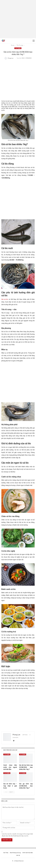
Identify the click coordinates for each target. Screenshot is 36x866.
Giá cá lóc (4, 299)
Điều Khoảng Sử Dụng (15, 852)
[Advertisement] (18, 19)
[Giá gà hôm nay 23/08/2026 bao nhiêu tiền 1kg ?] (26, 777)
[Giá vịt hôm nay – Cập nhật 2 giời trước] (10, 777)
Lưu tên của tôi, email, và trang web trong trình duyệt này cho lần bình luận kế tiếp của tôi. (17, 835)
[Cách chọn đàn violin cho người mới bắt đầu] (10, 758)
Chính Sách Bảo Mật (27, 852)
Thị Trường (18, 48)
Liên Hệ (18, 855)
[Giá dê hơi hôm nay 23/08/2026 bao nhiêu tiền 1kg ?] (26, 758)
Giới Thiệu (5, 852)
